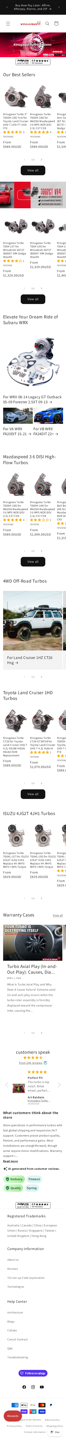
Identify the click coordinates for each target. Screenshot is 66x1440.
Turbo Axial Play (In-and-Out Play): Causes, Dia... (32, 969)
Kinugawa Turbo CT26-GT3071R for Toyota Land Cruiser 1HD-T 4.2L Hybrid (42, 743)
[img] (33, 1057)
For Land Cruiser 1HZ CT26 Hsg (29, 660)
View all (32, 170)
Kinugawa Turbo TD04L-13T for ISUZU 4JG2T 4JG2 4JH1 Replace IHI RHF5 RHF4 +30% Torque (16, 860)
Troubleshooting (17, 1357)
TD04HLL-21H (33, 195)
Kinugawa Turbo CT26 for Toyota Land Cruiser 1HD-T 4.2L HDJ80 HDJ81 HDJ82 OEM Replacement (15, 746)
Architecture (15, 1312)
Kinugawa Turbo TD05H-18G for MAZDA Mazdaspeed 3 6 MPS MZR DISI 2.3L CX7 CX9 (42, 121)
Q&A (10, 1348)
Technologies (15, 1286)
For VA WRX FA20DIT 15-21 (15, 431)
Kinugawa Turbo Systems (28, 1419)
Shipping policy (54, 1426)
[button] (8, 23)
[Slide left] (25, 160)
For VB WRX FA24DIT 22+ (43, 431)
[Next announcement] (59, 7)
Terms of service (34, 1426)
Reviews (12, 1268)
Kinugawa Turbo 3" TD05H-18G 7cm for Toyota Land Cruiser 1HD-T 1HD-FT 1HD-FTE (15, 121)
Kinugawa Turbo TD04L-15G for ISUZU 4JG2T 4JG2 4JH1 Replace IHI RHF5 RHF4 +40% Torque (43, 860)
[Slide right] (41, 160)
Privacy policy (14, 1426)
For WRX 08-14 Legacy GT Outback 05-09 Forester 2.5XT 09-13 (32, 399)
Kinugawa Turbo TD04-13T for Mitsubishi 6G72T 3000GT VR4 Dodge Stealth (14, 250)
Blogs (10, 1321)
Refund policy (52, 1419)
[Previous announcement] (7, 7)
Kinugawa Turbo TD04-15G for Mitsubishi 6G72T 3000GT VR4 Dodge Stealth (41, 250)
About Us (13, 1259)
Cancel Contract (17, 1339)
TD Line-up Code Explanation (26, 1278)
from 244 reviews (31, 1063)
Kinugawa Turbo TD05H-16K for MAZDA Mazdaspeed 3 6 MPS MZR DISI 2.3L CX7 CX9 (42, 509)
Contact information (35, 1432)
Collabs (12, 1330)
